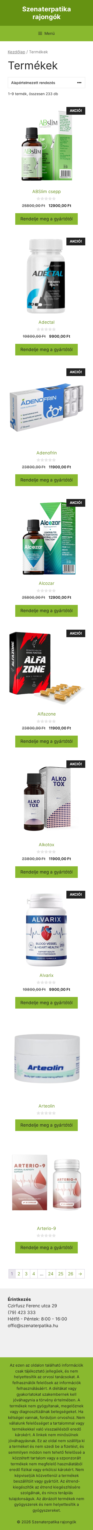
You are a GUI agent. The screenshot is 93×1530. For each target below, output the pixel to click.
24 (50, 1273)
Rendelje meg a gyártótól (46, 218)
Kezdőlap (16, 51)
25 (60, 1273)
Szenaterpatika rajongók (46, 13)
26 (70, 1273)
